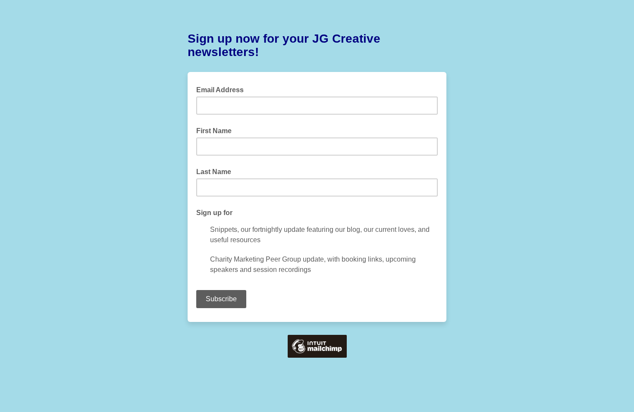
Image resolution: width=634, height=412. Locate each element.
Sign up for (214, 212)
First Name (214, 130)
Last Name (213, 171)
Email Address (222, 89)
